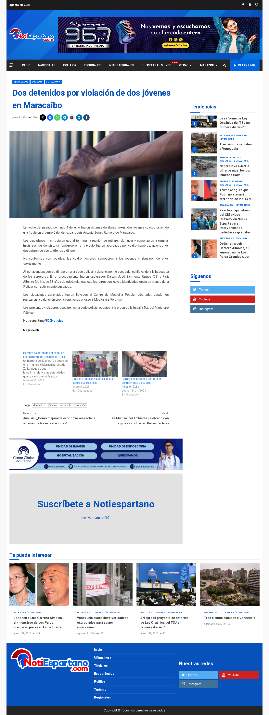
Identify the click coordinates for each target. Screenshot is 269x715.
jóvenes (52, 405)
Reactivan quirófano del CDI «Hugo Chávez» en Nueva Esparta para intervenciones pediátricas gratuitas (204, 219)
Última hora (53, 82)
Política (69, 65)
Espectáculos (104, 674)
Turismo (100, 689)
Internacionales (121, 65)
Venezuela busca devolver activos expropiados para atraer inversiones (103, 584)
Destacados (21, 82)
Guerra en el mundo (156, 65)
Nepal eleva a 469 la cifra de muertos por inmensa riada (204, 166)
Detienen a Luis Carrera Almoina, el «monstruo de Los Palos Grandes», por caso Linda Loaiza (204, 250)
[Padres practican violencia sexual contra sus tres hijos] (95, 364)
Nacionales (46, 65)
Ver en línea (247, 65)
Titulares (242, 136)
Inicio (98, 650)
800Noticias (54, 320)
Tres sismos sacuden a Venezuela (204, 142)
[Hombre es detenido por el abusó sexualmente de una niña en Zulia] (47, 368)
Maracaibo (66, 405)
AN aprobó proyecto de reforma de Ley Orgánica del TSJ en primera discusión (204, 117)
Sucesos (37, 82)
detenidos (39, 405)
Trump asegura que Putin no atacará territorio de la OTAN (204, 190)
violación (80, 405)
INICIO (26, 65)
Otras (183, 65)
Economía (83, 612)
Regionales (92, 65)
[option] (223, 118)
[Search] (224, 65)
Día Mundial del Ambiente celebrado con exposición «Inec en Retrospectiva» (140, 418)
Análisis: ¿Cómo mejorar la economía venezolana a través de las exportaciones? (59, 418)
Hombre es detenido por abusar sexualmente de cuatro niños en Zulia (141, 382)
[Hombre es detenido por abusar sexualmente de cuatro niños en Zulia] (144, 364)
